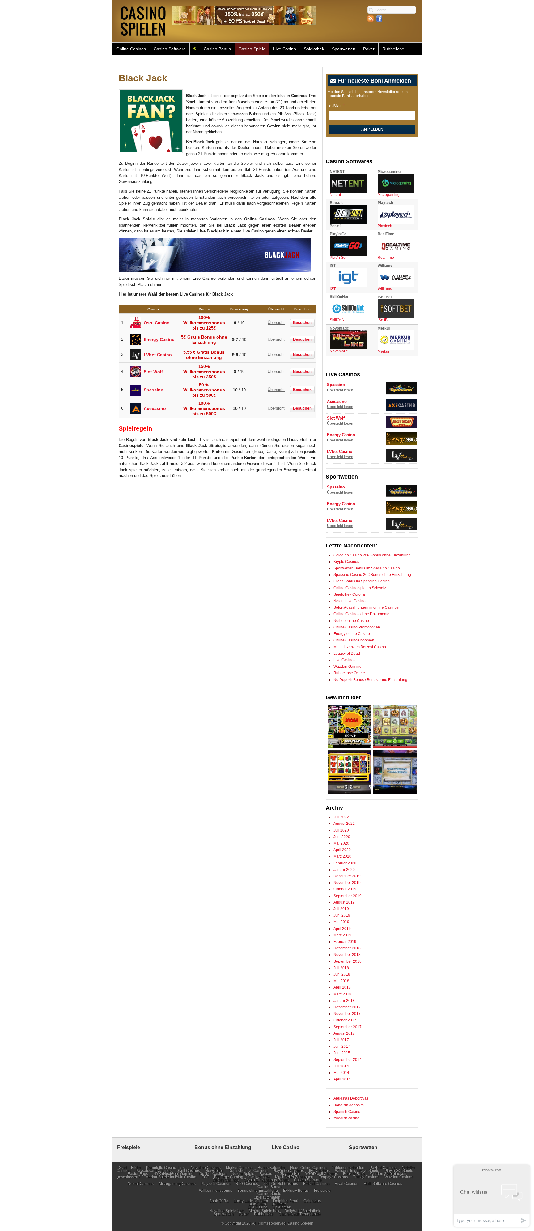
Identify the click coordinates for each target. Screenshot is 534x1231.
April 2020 (342, 850)
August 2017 (344, 1033)
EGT (205, 1177)
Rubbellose (393, 48)
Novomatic (339, 351)
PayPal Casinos (383, 1167)
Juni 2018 (341, 974)
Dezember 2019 (347, 876)
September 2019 (347, 896)
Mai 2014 (341, 1073)
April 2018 (342, 987)
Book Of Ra (218, 1201)
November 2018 (347, 954)
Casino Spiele (252, 48)
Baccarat (267, 1174)
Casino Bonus (217, 48)
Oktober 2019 (344, 889)
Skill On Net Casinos (280, 1184)
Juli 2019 (341, 909)
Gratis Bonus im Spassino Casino (361, 581)
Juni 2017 (341, 1046)
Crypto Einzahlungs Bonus (266, 1180)
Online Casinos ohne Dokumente (361, 614)
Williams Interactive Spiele (357, 1171)
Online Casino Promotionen (356, 627)
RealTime (386, 257)
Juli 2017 (341, 1040)
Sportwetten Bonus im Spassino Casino (366, 568)
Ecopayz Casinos (333, 1177)
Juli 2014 (341, 1066)
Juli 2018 (341, 968)
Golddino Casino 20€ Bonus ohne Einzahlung (372, 555)
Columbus (312, 1201)
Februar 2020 (344, 863)
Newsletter (214, 1171)
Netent (335, 195)
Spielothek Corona (349, 594)
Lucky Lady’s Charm (251, 1201)
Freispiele (322, 1190)
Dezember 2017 (347, 1007)
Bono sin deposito (348, 1105)
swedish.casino (346, 1118)
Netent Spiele (242, 1174)
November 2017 (347, 1014)
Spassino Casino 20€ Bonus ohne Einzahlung (372, 575)
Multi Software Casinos (382, 1184)
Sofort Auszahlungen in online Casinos (366, 607)
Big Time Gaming (228, 1177)
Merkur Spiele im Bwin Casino (171, 1177)
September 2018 (347, 961)
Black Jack (257, 1204)
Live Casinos (344, 660)
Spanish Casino (346, 1112)
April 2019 (342, 928)
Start (123, 1167)
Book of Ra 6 (354, 1174)
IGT (333, 289)
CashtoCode (259, 1177)
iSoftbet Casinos (212, 1174)
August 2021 (344, 823)
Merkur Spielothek (264, 1211)
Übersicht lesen (340, 390)
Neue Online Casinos (308, 1167)
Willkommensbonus (215, 1190)
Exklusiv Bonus (296, 1190)
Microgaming (389, 195)
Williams (385, 289)
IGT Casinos (319, 1171)
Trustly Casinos (366, 1177)
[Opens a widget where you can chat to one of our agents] (491, 1195)
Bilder (136, 1167)
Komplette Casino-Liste (165, 1167)
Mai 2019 (341, 922)
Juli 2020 (341, 830)
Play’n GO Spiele (398, 1171)
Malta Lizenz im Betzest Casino (359, 647)
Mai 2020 (341, 843)
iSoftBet (384, 320)
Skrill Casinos (188, 1171)
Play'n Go (338, 257)
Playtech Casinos (215, 1184)
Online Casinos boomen (353, 640)
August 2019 (344, 902)
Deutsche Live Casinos (247, 1171)
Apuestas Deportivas (350, 1098)
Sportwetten (343, 48)
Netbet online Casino (351, 621)
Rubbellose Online (349, 673)
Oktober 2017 (344, 1020)
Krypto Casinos (346, 562)
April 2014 (342, 1079)
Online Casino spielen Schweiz (359, 588)
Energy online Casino (351, 634)
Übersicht (276, 322)
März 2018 (342, 994)
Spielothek (314, 48)
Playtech (385, 226)
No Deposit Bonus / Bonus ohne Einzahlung (370, 680)
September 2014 (347, 1060)
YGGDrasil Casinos (321, 1174)
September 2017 (347, 1027)
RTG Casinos (246, 1184)
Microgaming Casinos (177, 1184)
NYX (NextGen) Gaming (173, 1174)
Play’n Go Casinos (288, 1171)
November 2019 (347, 882)
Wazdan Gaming (347, 666)
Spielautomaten (267, 1197)
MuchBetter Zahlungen (294, 1177)
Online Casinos (131, 48)
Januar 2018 (344, 1001)
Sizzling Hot (290, 1174)
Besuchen (302, 322)
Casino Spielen (300, 1223)
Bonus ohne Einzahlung (257, 1190)
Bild (119, 61)
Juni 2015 (341, 1053)
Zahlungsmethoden (348, 1167)
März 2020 (342, 856)
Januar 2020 (344, 869)
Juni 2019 (341, 915)
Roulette (279, 1204)
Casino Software (170, 48)
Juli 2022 (341, 817)
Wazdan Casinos (398, 1177)
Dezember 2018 (347, 948)
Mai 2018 (341, 981)
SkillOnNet (339, 320)
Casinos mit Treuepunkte (300, 1214)
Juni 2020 (341, 837)
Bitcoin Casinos (225, 1180)
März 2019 (342, 935)
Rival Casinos (346, 1184)
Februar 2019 (344, 941)
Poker (369, 48)
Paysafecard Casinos (154, 1171)
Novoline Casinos (206, 1167)
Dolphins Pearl (285, 1201)
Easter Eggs (138, 1174)
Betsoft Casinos (316, 1184)
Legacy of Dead (346, 653)
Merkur (383, 351)
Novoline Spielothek (227, 1211)
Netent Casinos (141, 1184)
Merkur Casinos (239, 1167)
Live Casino (284, 48)
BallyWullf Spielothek (302, 1211)
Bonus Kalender (271, 1167)
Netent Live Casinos (350, 601)
